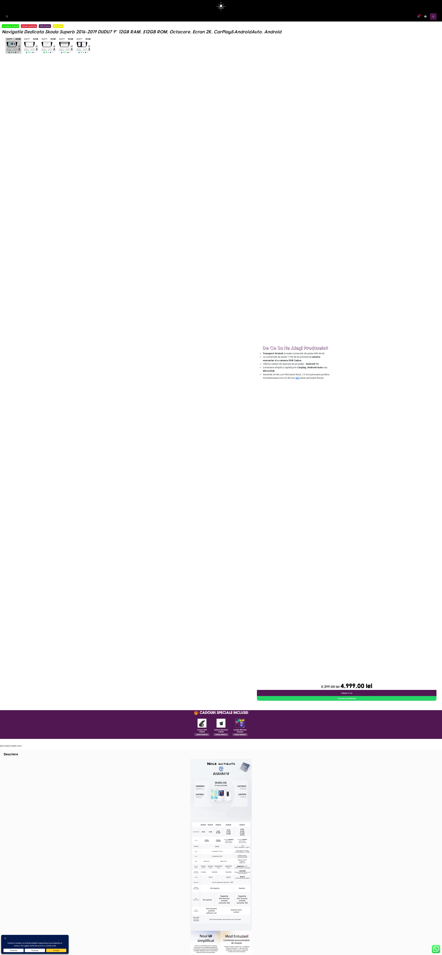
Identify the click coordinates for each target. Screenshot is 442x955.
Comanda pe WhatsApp (347, 698)
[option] (31, 45)
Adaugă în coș (346, 693)
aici (297, 377)
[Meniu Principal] (7, 16)
